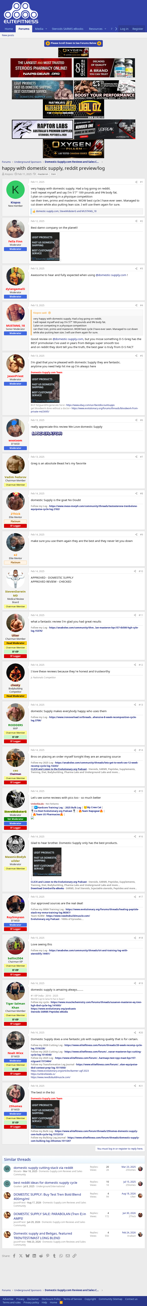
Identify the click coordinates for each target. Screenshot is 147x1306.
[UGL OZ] (73, 108)
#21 (141, 1085)
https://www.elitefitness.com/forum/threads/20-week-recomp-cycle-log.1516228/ (86, 1047)
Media (39, 29)
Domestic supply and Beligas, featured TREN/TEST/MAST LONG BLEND (43, 1235)
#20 (141, 1032)
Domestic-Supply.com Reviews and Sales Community (48, 1173)
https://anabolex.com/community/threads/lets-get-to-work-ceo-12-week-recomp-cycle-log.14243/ (84, 764)
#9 (141, 534)
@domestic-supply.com (111, 275)
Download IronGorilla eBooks (47, 888)
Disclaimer (33, 1299)
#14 (141, 750)
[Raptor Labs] (42, 128)
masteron (43, 174)
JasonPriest (19, 1202)
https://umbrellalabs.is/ (43, 1074)
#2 (141, 221)
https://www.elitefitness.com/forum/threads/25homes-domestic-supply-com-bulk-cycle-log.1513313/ (84, 1132)
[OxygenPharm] (73, 147)
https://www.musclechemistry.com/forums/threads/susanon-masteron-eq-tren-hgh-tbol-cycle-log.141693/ (86, 1004)
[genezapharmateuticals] (104, 67)
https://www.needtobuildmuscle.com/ (68, 915)
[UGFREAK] (104, 128)
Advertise (8, 1299)
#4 (141, 305)
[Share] (136, 182)
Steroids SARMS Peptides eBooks (49, 1011)
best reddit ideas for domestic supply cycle (45, 1182)
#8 (141, 493)
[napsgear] (42, 67)
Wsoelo (17, 1171)
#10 (141, 571)
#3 (141, 268)
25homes (131, 1170)
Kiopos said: (40, 312)
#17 (141, 896)
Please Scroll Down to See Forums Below (73, 43)
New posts (8, 35)
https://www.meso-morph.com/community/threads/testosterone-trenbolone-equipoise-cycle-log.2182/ (84, 507)
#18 (141, 937)
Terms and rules (12, 1302)
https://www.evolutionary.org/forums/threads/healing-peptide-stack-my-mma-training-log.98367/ (85, 911)
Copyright (90, 1299)
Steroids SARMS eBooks (67, 29)
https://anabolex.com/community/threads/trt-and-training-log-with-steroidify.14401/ (79, 952)
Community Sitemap (110, 1299)
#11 (141, 615)
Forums (24, 29)
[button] (46, 28)
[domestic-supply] (42, 89)
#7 (141, 456)
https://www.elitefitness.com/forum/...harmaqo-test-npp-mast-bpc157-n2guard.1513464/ (83, 1059)
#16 (141, 836)
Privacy (20, 1299)
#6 (141, 420)
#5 (141, 355)
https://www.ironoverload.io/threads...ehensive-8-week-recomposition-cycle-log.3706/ (83, 719)
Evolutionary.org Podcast (45, 919)
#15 (141, 791)
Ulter (133, 1196)
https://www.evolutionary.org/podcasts (53, 1008)
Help (44, 1302)
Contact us (131, 1299)
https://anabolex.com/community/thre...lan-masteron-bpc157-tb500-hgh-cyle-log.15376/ (84, 629)
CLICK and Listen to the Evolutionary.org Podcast (59, 769)
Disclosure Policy (51, 1299)
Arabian (131, 1235)
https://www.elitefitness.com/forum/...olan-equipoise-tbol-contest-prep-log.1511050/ (84, 1066)
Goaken (18, 1186)
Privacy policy (31, 1302)
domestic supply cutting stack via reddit (43, 1167)
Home (9, 29)
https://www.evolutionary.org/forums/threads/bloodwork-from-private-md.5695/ (84, 410)
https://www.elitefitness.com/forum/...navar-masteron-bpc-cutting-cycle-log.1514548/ (86, 1053)
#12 (141, 664)
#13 (141, 704)
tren (53, 174)
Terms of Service (72, 1299)
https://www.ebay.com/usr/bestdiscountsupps (90, 405)
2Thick (132, 1216)
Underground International (50, 1186)
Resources (95, 29)
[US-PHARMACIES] (104, 89)
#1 (141, 182)
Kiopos (9, 174)
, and (66, 211)
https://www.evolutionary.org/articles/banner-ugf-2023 (60, 1070)
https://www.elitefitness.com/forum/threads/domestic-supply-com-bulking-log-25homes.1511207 (85, 1139)
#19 (141, 983)
